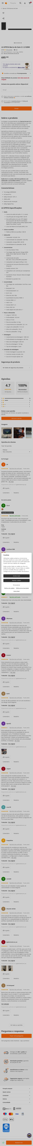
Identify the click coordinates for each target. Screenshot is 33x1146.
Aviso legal (17, 591)
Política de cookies (9, 588)
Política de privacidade (22, 588)
